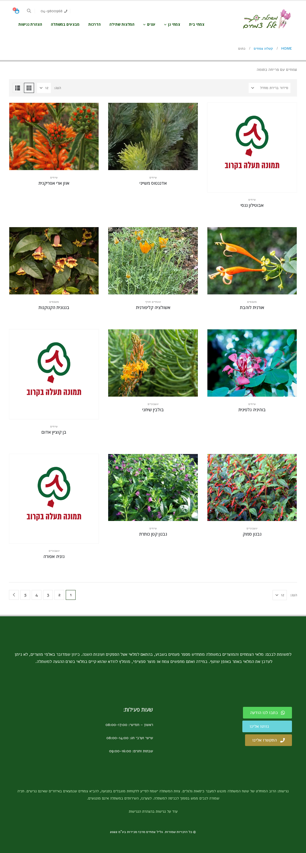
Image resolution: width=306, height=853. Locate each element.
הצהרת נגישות (30, 24)
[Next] (14, 595)
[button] (29, 11)
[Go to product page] (252, 147)
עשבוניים (153, 404)
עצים (151, 24)
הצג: (57, 88)
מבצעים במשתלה (65, 24)
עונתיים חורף (153, 302)
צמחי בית (196, 24)
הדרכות (94, 24)
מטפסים (252, 302)
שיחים (252, 200)
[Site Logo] (266, 19)
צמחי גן (174, 24)
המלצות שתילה (121, 24)
